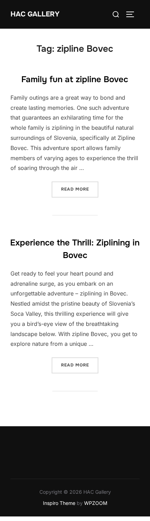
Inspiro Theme (59, 503)
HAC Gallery (35, 14)
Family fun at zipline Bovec (74, 79)
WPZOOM (95, 503)
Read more (79, 189)
